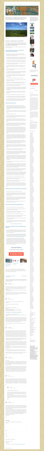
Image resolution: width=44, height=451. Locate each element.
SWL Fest (31, 333)
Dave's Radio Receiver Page (32, 314)
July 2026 (31, 133)
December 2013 (31, 258)
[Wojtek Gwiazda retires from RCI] (23, 260)
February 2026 (31, 137)
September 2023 (31, 161)
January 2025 (31, 148)
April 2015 (31, 245)
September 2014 (31, 251)
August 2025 (31, 142)
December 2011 (31, 278)
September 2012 (31, 271)
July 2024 (31, 153)
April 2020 (31, 195)
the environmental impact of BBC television (20, 236)
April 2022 (31, 175)
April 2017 (31, 225)
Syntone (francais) (32, 334)
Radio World (34, 353)
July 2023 (31, 163)
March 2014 (31, 256)
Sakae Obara (31, 326)
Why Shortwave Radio (32, 359)
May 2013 (31, 264)
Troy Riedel (9, 357)
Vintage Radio (31, 358)
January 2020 (31, 198)
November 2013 (31, 259)
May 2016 (31, 234)
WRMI (35, 359)
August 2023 (31, 162)
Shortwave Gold (32, 355)
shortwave (32, 354)
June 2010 (31, 293)
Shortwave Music (36, 355)
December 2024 (31, 149)
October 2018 (31, 210)
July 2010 (31, 292)
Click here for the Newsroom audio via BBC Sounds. (16, 223)
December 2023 (31, 159)
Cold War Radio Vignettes (32, 312)
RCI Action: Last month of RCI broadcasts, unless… (16, 263)
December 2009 (31, 298)
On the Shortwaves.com (32, 322)
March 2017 (31, 226)
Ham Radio (32, 349)
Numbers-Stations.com (32, 321)
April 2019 (31, 205)
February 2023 (31, 167)
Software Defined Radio (33, 357)
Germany (6, 270)
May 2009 (31, 303)
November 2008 (31, 308)
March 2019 (31, 206)
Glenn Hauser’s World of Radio (33, 318)
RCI (26, 270)
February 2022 (31, 177)
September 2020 (31, 191)
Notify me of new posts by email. (9, 441)
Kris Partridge (9, 270)
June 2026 (31, 134)
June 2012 (31, 273)
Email (6, 433)
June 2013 (31, 263)
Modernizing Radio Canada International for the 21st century (15, 107)
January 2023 (31, 168)
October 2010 (31, 290)
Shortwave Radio (34, 356)
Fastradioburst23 (35, 348)
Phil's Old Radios (31, 324)
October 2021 (31, 180)
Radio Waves (31, 353)
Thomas (15, 271)
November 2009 (31, 299)
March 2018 (31, 216)
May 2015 (31, 244)
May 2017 (31, 224)
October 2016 (31, 230)
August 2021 (31, 182)
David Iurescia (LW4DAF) (32, 347)
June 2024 (31, 154)
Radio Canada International (13, 270)
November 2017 (31, 219)
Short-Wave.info (31, 328)
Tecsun (34, 358)
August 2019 (31, 202)
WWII (36, 359)
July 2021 (31, 183)
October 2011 (31, 280)
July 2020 (31, 193)
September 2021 (31, 181)
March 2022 (31, 176)
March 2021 (31, 186)
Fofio (30, 317)
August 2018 (31, 212)
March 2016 (31, 236)
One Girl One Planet (32, 323)
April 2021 (31, 185)
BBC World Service (32, 346)
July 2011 (31, 282)
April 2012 (31, 275)
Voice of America (36, 358)
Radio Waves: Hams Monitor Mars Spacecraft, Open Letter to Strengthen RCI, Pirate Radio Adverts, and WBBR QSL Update (9, 264)
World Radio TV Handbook (32, 341)
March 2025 (31, 146)
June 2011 (31, 283)
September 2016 (31, 231)
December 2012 (31, 268)
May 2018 (31, 214)
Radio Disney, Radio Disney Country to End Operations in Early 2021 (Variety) (16, 188)
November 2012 (31, 269)
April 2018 (31, 215)
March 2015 (31, 246)
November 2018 (31, 209)
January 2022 (31, 178)
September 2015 (31, 241)
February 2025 (31, 147)
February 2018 (31, 217)
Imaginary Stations (32, 350)
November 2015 (31, 239)
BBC (34, 345)
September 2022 (31, 171)
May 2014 (31, 254)
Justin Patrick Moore (32, 351)
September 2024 (31, 151)
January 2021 (31, 188)
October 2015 (31, 240)
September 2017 (31, 221)
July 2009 (31, 302)
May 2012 (31, 274)
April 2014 (31, 255)
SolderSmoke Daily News (32, 332)
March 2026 (31, 136)
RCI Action (7, 271)
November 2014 (31, 249)
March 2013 (31, 266)
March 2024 (31, 156)
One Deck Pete (33, 351)
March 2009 (31, 305)
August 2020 (31, 192)
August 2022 (31, 172)
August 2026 (31, 132)
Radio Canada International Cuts (19, 270)
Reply (6, 354)
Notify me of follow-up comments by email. (10, 439)
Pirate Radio (31, 352)
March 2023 (31, 166)
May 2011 (31, 284)
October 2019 (31, 200)
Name (6, 430)
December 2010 (31, 288)
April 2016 (31, 235)
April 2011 (31, 285)
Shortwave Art (36, 354)
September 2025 (31, 141)
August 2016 (31, 232)
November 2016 (31, 229)
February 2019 (31, 207)
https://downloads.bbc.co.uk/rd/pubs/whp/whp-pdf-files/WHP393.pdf (13, 312)
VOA (33, 358)
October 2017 (31, 220)
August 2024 (31, 152)
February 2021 (31, 187)
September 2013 (31, 261)
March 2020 (31, 196)
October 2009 (31, 300)
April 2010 (31, 295)
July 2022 (31, 173)
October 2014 (31, 250)
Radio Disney (24, 270)
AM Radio (31, 345)
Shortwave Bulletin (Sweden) (33, 329)
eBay (31, 348)
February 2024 (31, 157)
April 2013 (31, 265)
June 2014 (31, 253)
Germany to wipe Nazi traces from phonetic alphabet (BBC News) (14, 204)
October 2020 (31, 190)
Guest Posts (35, 349)
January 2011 (31, 287)
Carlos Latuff (32, 346)
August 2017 (31, 222)
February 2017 (31, 227)
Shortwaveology (31, 331)
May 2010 (31, 294)
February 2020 (31, 197)
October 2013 (31, 260)
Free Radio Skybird (32, 349)
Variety (8, 271)
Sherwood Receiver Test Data (33, 327)
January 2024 (31, 158)
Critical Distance (31, 313)
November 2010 (31, 289)
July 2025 (31, 143)
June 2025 (31, 144)
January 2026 (31, 138)
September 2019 (31, 201)
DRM (30, 348)
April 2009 (31, 304)
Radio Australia (34, 352)
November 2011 (31, 279)
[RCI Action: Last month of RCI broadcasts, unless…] (16, 260)
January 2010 (31, 297)
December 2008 (31, 307)
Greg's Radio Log (31, 319)
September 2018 (31, 211)
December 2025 (31, 139)
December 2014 (31, 248)
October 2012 (31, 270)
